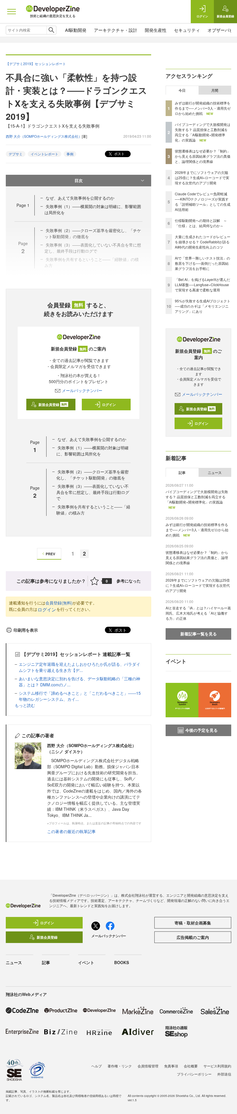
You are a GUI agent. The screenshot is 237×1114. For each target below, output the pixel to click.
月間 (214, 90)
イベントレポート (44, 153)
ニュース (215, 472)
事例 (69, 153)
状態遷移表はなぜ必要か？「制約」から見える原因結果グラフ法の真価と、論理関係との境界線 (202, 156)
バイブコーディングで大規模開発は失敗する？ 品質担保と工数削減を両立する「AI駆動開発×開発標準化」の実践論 (202, 132)
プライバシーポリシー (194, 1073)
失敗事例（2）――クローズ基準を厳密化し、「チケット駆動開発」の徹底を (92, 475)
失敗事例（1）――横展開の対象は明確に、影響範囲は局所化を (92, 451)
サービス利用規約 (217, 1065)
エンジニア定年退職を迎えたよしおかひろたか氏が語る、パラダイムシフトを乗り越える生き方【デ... (79, 667)
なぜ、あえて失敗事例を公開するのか (80, 198)
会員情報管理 (148, 1065)
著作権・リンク (120, 1065)
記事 (182, 472)
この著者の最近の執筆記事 (71, 831)
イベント (86, 962)
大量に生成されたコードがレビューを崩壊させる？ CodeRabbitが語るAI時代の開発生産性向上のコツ (202, 241)
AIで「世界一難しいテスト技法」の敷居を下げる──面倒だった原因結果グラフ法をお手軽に (202, 263)
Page (22, 205)
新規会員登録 (52, 404)
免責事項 (171, 1065)
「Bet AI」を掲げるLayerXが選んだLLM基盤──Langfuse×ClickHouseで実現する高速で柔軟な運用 (202, 284)
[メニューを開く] (11, 11)
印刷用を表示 (26, 630)
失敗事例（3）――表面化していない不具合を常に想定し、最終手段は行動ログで (92, 492)
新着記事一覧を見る (198, 634)
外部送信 (224, 1073)
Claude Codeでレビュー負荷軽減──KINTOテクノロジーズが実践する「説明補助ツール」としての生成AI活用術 (202, 201)
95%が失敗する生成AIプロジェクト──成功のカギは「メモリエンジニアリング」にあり (202, 306)
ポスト (119, 153)
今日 (182, 90)
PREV (50, 553)
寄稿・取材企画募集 (193, 923)
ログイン (109, 404)
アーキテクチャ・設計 (115, 30)
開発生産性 (155, 30)
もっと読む (25, 705)
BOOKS (121, 962)
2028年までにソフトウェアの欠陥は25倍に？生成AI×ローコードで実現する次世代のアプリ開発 (202, 177)
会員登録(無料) (59, 603)
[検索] (51, 30)
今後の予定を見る (201, 730)
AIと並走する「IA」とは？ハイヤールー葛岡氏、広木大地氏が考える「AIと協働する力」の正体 (198, 613)
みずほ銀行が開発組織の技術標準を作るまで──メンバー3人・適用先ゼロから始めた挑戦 (203, 108)
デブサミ (16, 153)
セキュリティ (187, 30)
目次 (79, 180)
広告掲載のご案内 (193, 937)
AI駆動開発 (75, 30)
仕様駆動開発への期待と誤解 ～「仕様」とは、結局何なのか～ (201, 223)
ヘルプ (96, 1065)
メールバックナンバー (82, 390)
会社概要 (191, 1065)
